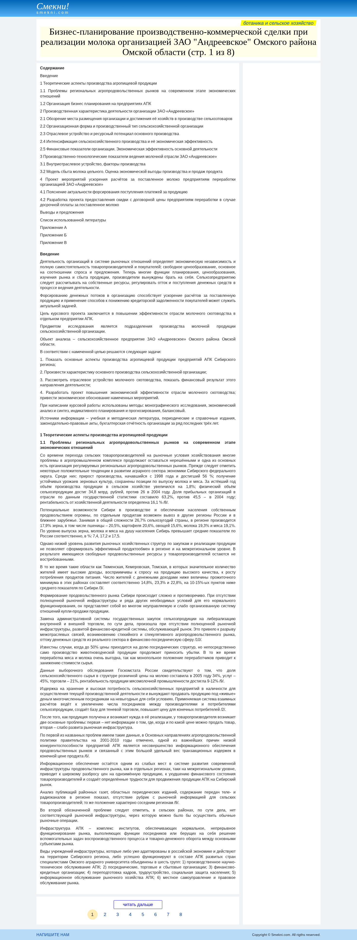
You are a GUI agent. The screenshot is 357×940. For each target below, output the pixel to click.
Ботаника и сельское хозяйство (278, 23)
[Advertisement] (281, 138)
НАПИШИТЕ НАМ (52, 935)
